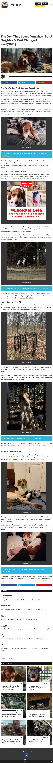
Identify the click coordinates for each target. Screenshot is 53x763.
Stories (38, 3)
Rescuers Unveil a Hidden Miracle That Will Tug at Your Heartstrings (29, 289)
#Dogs (37, 6)
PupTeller (15, 4)
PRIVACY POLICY (27, 751)
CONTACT (39, 751)
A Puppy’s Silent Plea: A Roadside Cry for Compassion (26, 438)
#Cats (42, 6)
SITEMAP (34, 751)
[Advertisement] (26, 20)
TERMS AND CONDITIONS (17, 751)
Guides (45, 3)
